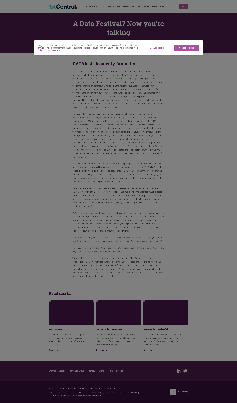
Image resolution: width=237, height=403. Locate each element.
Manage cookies (157, 48)
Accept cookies (186, 48)
